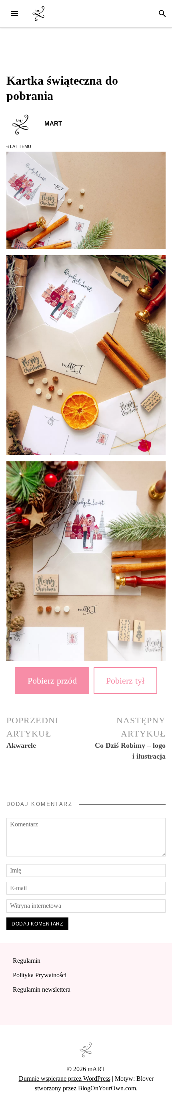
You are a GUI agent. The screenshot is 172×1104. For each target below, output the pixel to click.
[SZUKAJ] (162, 13)
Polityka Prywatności (39, 975)
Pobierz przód (52, 681)
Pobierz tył (125, 681)
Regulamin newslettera (41, 989)
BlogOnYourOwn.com (107, 1088)
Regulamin (26, 960)
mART (53, 123)
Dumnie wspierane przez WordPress (64, 1078)
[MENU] (14, 13)
